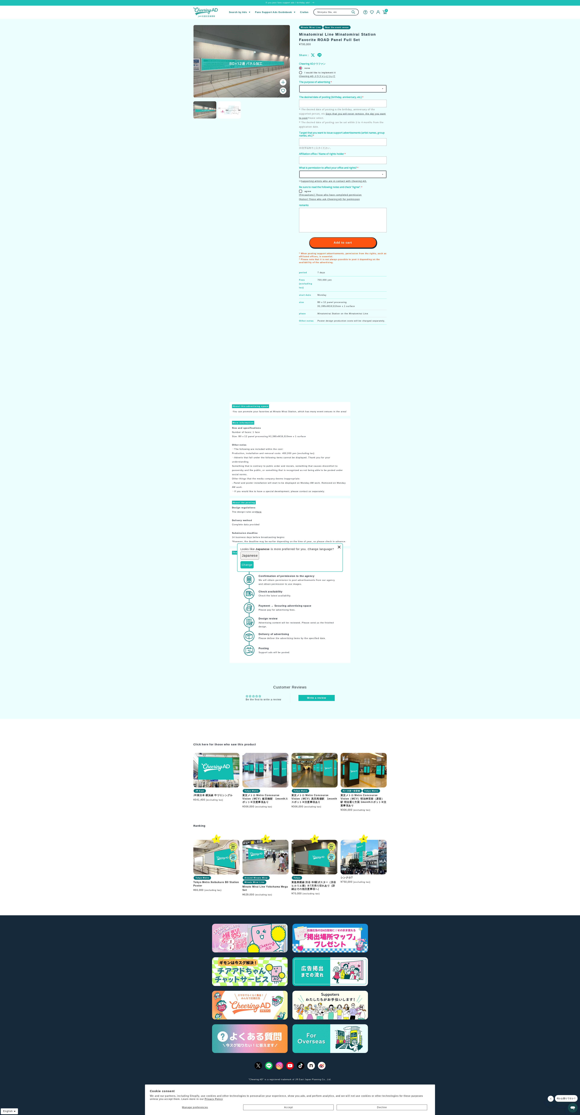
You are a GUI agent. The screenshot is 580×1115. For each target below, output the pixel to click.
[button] (283, 90)
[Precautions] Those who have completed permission (330, 194)
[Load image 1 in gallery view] (204, 110)
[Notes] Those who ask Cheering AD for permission (329, 199)
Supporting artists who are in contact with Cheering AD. (334, 181)
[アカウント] (378, 12)
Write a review (316, 698)
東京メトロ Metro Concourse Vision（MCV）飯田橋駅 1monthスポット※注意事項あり (265, 798)
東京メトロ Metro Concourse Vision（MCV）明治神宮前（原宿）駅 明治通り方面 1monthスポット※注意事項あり (363, 800)
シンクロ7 (347, 877)
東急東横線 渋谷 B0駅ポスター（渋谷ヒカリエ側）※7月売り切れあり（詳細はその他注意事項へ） (314, 885)
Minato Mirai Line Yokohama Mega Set (265, 888)
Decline (382, 1107)
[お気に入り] (372, 12)
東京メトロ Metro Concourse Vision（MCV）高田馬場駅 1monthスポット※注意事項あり (314, 798)
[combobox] (336, 12)
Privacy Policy (214, 1099)
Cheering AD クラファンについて (317, 76)
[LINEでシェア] (319, 55)
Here (259, 512)
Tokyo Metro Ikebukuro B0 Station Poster (216, 884)
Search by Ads (238, 12)
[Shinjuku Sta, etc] (353, 12)
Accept (288, 1107)
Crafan (304, 12)
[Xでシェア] (313, 55)
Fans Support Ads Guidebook (273, 12)
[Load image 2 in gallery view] (229, 110)
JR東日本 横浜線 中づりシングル (213, 795)
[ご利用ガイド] (365, 12)
